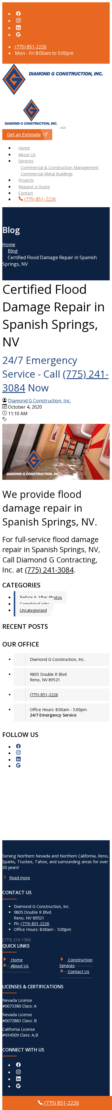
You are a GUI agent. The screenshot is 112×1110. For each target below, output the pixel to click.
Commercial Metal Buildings (47, 173)
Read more (19, 877)
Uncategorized (33, 610)
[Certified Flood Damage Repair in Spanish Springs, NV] (56, 478)
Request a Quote (34, 186)
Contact (25, 193)
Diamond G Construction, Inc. (39, 400)
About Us (27, 154)
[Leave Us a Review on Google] (18, 34)
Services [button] (26, 161)
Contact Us (78, 971)
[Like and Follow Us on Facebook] (18, 13)
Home (24, 148)
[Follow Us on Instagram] (18, 20)
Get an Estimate (24, 134)
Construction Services (75, 962)
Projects (26, 180)
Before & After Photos (41, 597)
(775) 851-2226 (30, 47)
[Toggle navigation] (63, 128)
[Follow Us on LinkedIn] (18, 27)
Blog (13, 251)
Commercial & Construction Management (60, 167)
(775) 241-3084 (49, 570)
